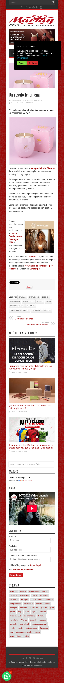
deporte (39, 604)
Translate (28, 480)
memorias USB (15, 616)
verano (37, 632)
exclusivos (28, 301)
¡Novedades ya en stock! (37, 324)
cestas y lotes (36, 600)
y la (11, 569)
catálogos (34, 297)
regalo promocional (19, 310)
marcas (43, 612)
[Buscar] (53, 2)
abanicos (13, 591)
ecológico (15, 301)
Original (30, 306)
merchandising (16, 306)
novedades (14, 620)
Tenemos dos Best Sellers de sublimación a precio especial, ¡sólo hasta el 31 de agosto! (31, 446)
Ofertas (24, 620)
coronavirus (28, 604)
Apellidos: (13, 546)
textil (11, 632)
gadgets (44, 608)
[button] (6, 676)
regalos (13, 628)
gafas (52, 608)
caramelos (14, 600)
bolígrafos (13, 595)
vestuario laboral (16, 636)
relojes (20, 628)
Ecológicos (17, 100)
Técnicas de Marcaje (34, 100)
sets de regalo (31, 628)
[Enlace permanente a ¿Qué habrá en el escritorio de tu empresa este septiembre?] (32, 402)
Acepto (22, 63)
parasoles (13, 624)
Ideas (24, 100)
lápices (34, 612)
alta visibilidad (34, 591)
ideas (48, 301)
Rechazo (33, 63)
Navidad (41, 616)
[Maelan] (32, 24)
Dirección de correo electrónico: (23, 555)
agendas (23, 591)
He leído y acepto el (20, 565)
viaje (27, 636)
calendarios (24, 595)
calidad (22, 297)
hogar (40, 301)
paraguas (42, 620)
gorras (12, 612)
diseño (45, 297)
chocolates (49, 600)
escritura (23, 608)
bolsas (44, 591)
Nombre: (12, 536)
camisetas (44, 595)
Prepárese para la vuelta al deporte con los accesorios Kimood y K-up (30, 367)
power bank (24, 624)
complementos (15, 604)
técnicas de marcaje (41, 310)
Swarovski (44, 628)
